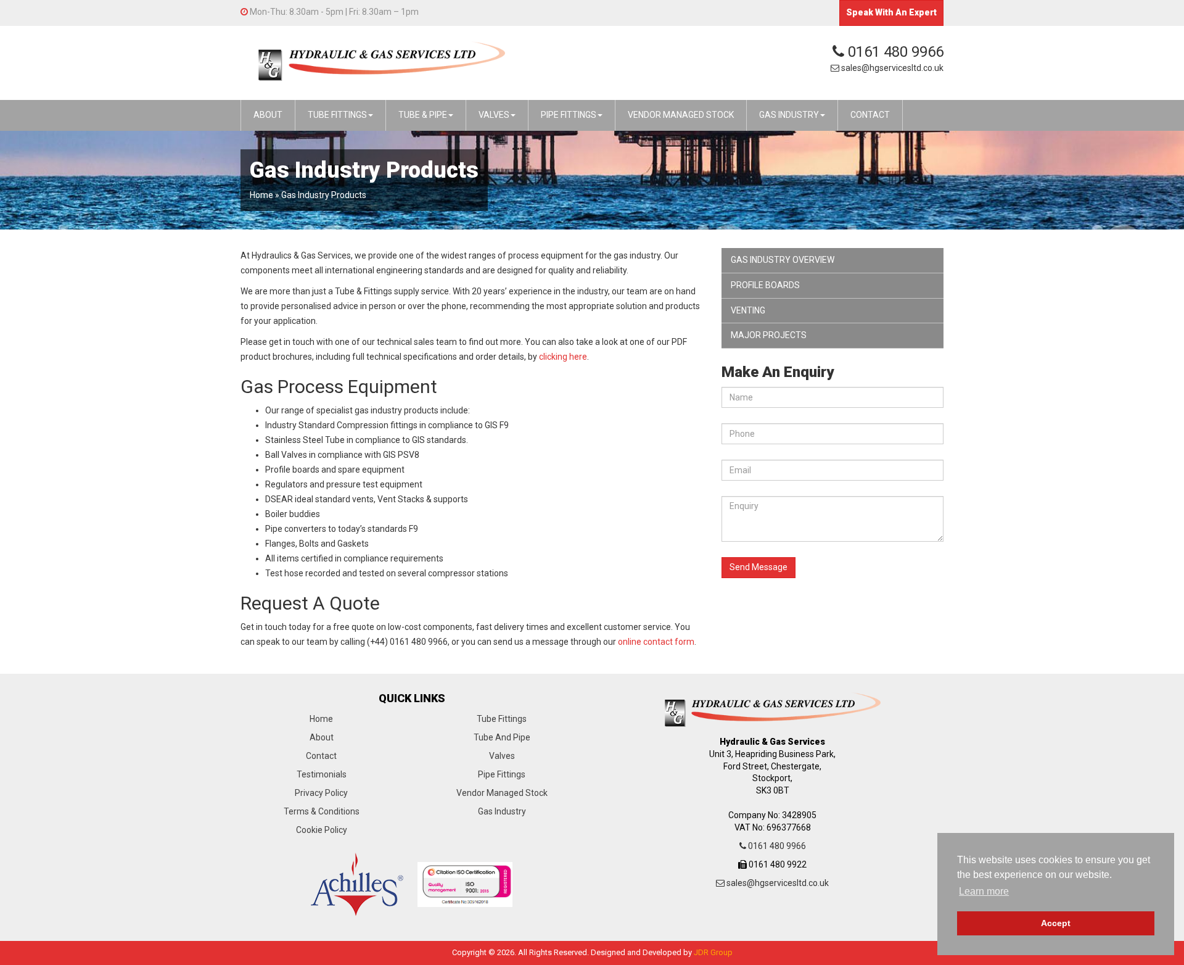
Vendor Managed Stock (502, 793)
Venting (748, 310)
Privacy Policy (321, 793)
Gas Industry (502, 811)
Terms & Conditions (322, 811)
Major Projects (769, 335)
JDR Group (713, 952)
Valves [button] (494, 115)
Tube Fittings (502, 719)
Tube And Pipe (502, 737)
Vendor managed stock (681, 115)
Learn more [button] (984, 891)
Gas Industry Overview (782, 260)
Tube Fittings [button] (337, 115)
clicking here (563, 357)
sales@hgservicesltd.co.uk (891, 68)
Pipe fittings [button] (568, 115)
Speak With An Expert (891, 12)
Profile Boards (765, 285)
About (267, 115)
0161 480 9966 (894, 51)
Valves (502, 756)
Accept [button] (1056, 923)
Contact (870, 115)
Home (261, 195)
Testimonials (322, 774)
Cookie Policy (321, 830)
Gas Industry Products (323, 195)
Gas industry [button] (789, 115)
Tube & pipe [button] (422, 115)
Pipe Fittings (501, 774)
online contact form (656, 642)
